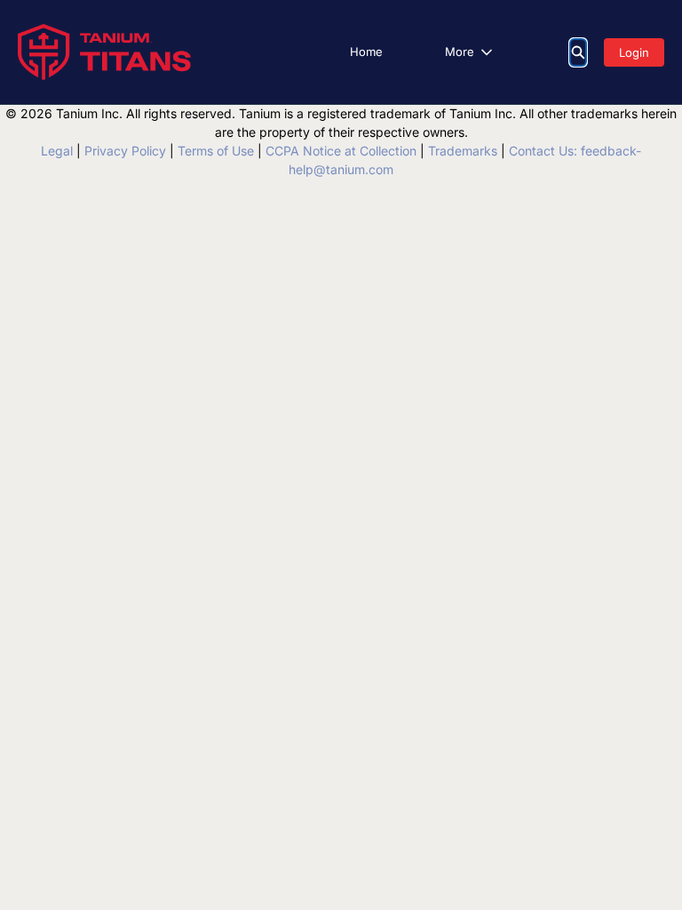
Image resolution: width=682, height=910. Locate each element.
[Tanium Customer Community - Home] (104, 52)
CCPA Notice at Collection (341, 150)
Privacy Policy (125, 150)
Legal (57, 150)
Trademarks (462, 150)
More (459, 51)
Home (366, 51)
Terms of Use (216, 150)
